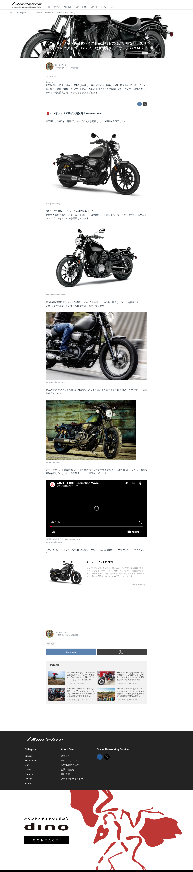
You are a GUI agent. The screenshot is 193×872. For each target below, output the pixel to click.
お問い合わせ (67, 769)
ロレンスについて (70, 760)
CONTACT (46, 840)
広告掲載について (70, 765)
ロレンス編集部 (71, 67)
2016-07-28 (60, 65)
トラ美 (58, 67)
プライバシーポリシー (72, 778)
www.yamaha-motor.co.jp (57, 382)
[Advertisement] (67, 607)
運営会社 (65, 756)
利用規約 (65, 774)
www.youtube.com (54, 542)
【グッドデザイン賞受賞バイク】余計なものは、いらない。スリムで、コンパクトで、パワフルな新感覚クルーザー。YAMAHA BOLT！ (96, 48)
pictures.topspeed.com (56, 294)
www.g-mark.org (53, 203)
